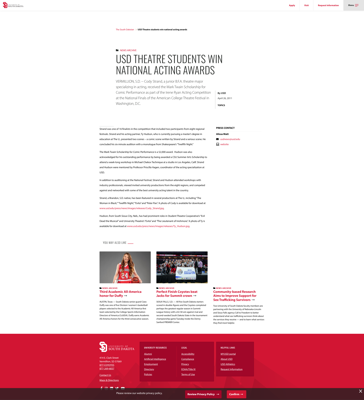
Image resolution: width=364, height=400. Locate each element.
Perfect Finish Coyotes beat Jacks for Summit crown (176, 294)
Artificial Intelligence (155, 359)
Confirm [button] (234, 394)
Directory (149, 369)
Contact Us (105, 375)
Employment (151, 364)
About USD (226, 359)
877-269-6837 (107, 368)
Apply (292, 5)
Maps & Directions (109, 380)
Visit (306, 5)
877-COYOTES (107, 365)
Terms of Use (188, 374)
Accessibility (187, 354)
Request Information (328, 5)
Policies (148, 374)
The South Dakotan (125, 29)
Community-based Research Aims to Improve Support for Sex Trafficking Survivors (235, 296)
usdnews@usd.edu (230, 139)
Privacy (185, 364)
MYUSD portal (228, 354)
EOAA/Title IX (188, 369)
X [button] (360, 391)
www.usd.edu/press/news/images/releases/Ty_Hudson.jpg (158, 226)
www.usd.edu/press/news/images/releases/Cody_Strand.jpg (132, 208)
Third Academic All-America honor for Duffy (120, 294)
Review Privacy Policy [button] (201, 394)
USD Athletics (228, 364)
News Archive (128, 50)
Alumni (148, 354)
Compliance (187, 359)
